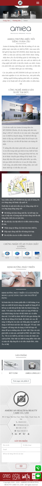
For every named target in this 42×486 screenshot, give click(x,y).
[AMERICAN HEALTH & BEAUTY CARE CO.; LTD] (21, 399)
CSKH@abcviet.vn (22, 425)
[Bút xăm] (11, 365)
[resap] (36, 253)
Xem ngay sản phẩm (20, 381)
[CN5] (16, 253)
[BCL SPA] (16, 476)
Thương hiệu (16, 20)
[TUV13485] (26, 253)
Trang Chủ (6, 20)
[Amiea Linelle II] (31, 365)
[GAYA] (25, 476)
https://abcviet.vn (22, 431)
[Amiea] (6, 476)
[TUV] (6, 253)
